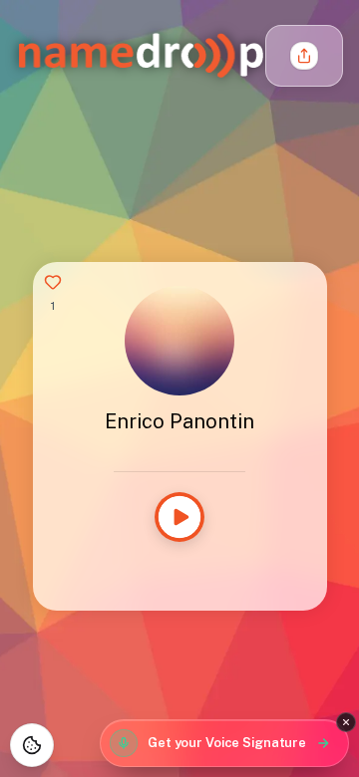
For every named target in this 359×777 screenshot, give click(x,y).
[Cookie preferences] (32, 745)
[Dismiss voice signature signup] (346, 722)
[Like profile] (53, 282)
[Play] (179, 517)
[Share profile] (304, 56)
